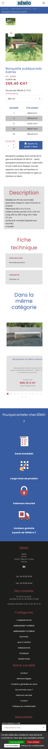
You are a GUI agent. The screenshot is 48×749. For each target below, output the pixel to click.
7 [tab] (29, 394)
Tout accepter (16, 742)
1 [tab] (7, 394)
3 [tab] (15, 394)
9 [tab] (37, 394)
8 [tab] (33, 394)
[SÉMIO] (24, 3)
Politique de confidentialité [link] (32, 745)
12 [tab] (26, 397)
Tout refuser (33, 742)
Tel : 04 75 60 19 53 (24, 576)
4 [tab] (18, 394)
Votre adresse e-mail (11, 723)
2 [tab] (11, 394)
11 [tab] (22, 397)
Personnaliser (12, 745)
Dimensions (12, 93)
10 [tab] (40, 394)
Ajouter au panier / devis (30, 145)
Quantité (10, 141)
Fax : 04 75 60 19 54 (24, 583)
